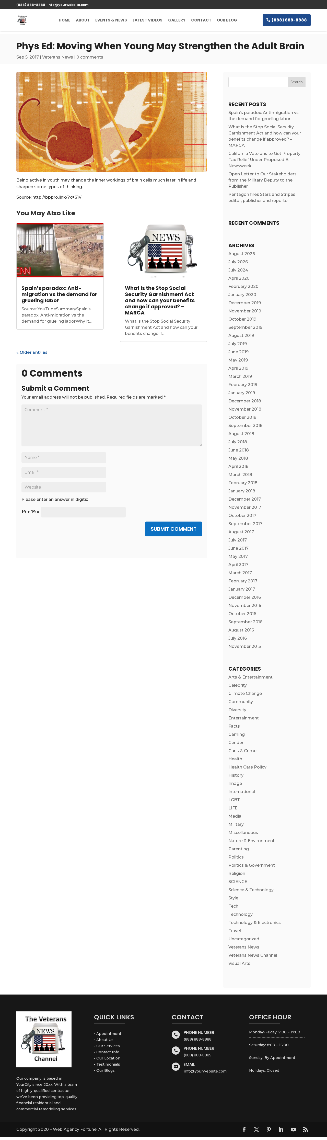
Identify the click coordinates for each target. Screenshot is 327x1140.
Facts (234, 726)
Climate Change (245, 693)
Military (236, 824)
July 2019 (237, 343)
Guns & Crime (242, 750)
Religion (236, 873)
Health (235, 759)
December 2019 (244, 302)
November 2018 (244, 409)
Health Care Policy (247, 767)
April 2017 (238, 564)
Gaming (236, 734)
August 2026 (241, 253)
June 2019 (238, 351)
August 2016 (241, 630)
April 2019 (238, 368)
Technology (240, 914)
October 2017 (242, 515)
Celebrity (237, 685)
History (235, 775)
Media (234, 816)
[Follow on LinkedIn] (281, 1129)
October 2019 (242, 319)
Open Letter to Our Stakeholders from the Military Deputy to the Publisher (262, 180)
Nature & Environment (251, 840)
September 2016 (245, 621)
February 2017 (242, 581)
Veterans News (57, 57)
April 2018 (238, 466)
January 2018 (241, 491)
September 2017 (245, 523)
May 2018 (238, 458)
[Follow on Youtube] (293, 1129)
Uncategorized (243, 938)
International (241, 791)
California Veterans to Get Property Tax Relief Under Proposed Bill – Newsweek (264, 159)
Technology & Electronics (254, 922)
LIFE (233, 808)
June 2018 (238, 450)
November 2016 (244, 605)
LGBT (234, 799)
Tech (233, 906)
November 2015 (244, 646)
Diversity (237, 709)
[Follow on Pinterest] (269, 1129)
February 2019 (242, 384)
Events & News (111, 20)
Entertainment (243, 718)
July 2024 (238, 270)
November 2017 (244, 507)
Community (240, 701)
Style (233, 898)
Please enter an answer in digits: (54, 499)
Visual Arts (239, 963)
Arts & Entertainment (250, 677)
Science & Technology (251, 889)
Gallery (176, 20)
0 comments (89, 57)
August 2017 (241, 531)
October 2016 (242, 613)
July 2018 (237, 441)
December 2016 (244, 597)
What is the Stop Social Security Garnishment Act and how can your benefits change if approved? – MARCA (160, 300)
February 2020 (243, 286)
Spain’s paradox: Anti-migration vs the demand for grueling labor (59, 294)
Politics (236, 857)
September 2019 (245, 327)
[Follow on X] (256, 1129)
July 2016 (237, 638)
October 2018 (242, 417)
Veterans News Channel (252, 955)
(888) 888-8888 (289, 20)
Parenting (238, 848)
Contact (201, 20)
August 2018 (241, 433)
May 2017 (238, 556)
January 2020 (242, 294)
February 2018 (243, 482)
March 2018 (240, 474)
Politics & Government (251, 865)
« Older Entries (32, 352)
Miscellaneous (243, 832)
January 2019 (241, 392)
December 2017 (244, 499)
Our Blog (227, 20)
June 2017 (238, 548)
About (83, 20)
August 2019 (241, 335)
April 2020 (239, 278)
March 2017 (240, 572)
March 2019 (240, 376)
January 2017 (241, 589)
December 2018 (244, 401)
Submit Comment (173, 529)
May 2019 (238, 360)
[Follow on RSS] (305, 1129)
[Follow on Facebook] (244, 1129)
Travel (234, 930)
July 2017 (237, 540)
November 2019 (244, 311)
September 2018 (245, 425)
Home (64, 20)
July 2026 (238, 261)
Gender (235, 742)
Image (235, 783)
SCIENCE (237, 881)
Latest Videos (147, 20)
